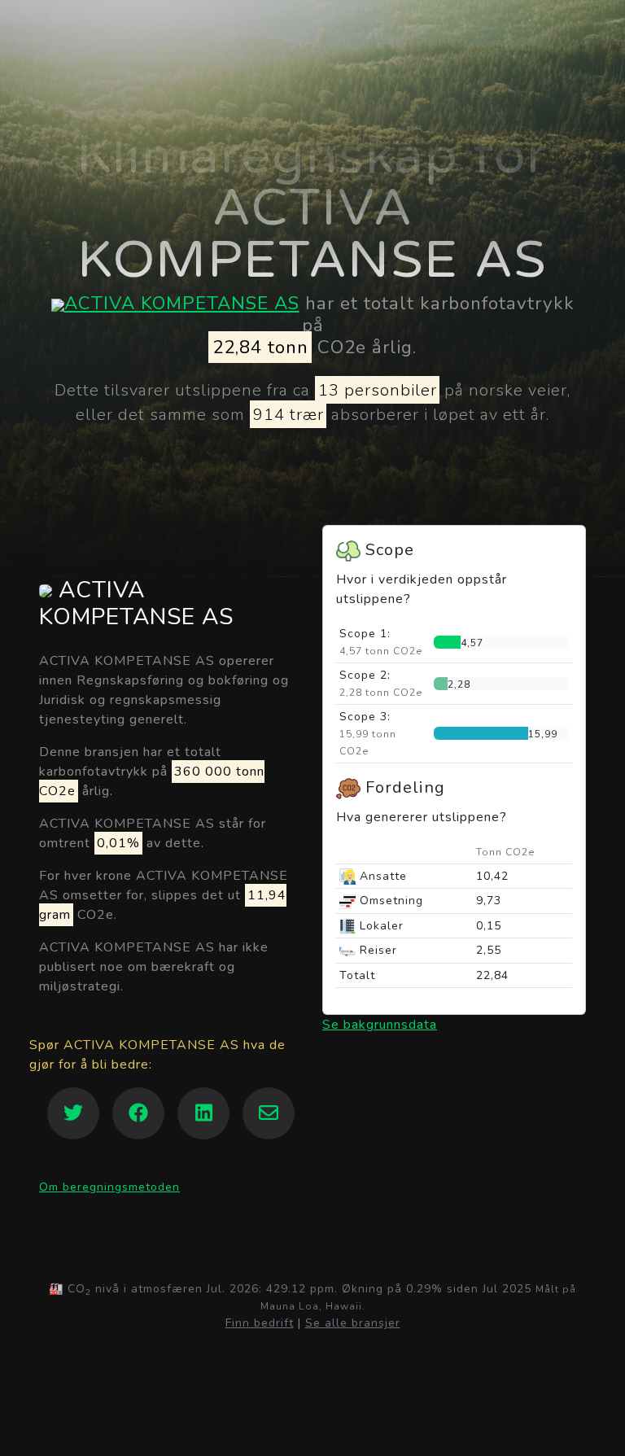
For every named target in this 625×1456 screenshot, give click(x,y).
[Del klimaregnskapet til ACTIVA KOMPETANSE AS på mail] (269, 1113)
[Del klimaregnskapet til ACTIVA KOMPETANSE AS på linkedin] (203, 1113)
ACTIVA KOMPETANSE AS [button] (136, 604)
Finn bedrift (259, 1323)
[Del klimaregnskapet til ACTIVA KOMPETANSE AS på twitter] (73, 1113)
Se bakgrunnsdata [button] (379, 1025)
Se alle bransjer (352, 1323)
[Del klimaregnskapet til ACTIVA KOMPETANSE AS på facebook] (138, 1113)
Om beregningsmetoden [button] (109, 1187)
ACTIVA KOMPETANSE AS (181, 303)
